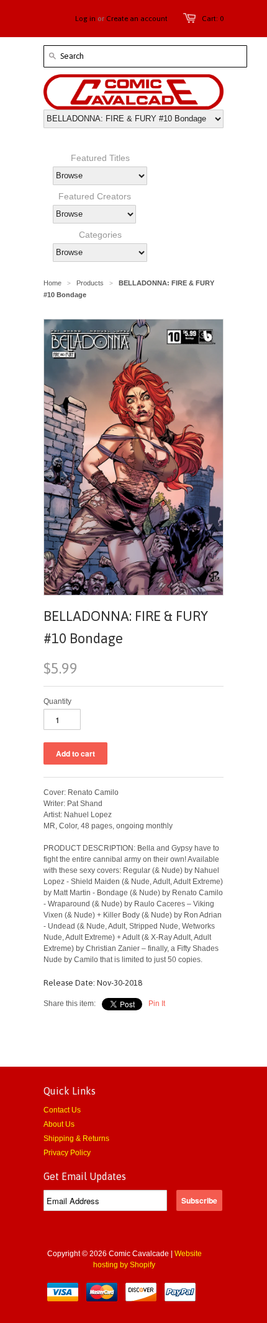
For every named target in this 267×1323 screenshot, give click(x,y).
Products (90, 283)
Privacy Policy (67, 1152)
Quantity (57, 701)
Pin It (156, 1003)
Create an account (137, 18)
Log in (85, 18)
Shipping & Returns (76, 1138)
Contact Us (62, 1110)
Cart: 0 (213, 18)
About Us (59, 1124)
